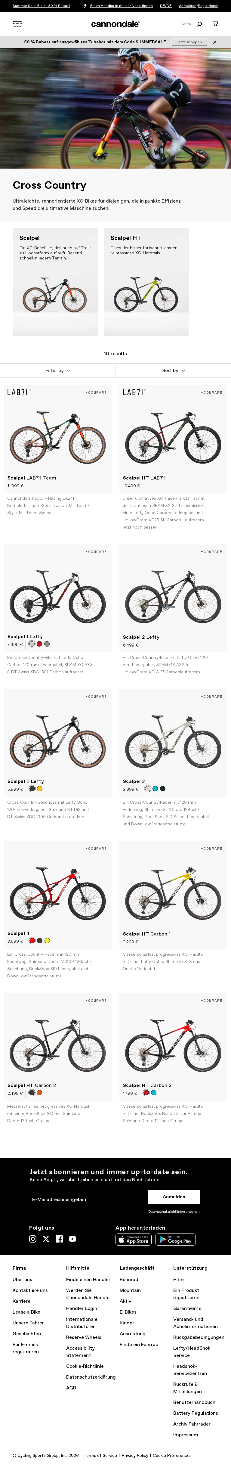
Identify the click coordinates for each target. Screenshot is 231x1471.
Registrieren (208, 6)
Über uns (22, 1280)
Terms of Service (100, 1455)
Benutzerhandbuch (194, 1402)
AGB (71, 1388)
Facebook (59, 1239)
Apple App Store (134, 1240)
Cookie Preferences (172, 1455)
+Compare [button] (96, 392)
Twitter (46, 1239)
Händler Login (81, 1308)
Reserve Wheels (83, 1337)
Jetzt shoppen (189, 42)
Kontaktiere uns (30, 1290)
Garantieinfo (187, 1308)
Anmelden (187, 6)
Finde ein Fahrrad (139, 1345)
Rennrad (129, 1280)
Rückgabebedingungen (198, 1337)
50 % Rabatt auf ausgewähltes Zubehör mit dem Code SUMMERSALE (95, 42)
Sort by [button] (170, 371)
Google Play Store (175, 1240)
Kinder (127, 1323)
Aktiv (125, 1301)
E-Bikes (128, 1312)
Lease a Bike (26, 1312)
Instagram (32, 1239)
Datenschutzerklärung (91, 1377)
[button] (58, 370)
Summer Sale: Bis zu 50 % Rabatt (41, 6)
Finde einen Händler (88, 1280)
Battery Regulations (195, 1413)
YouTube (72, 1239)
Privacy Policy (135, 1455)
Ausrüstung (133, 1334)
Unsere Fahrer (28, 1323)
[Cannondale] (115, 24)
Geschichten (27, 1334)
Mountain (130, 1290)
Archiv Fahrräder (192, 1424)
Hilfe (178, 1280)
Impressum (185, 1435)
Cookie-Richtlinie (85, 1366)
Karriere (21, 1301)
